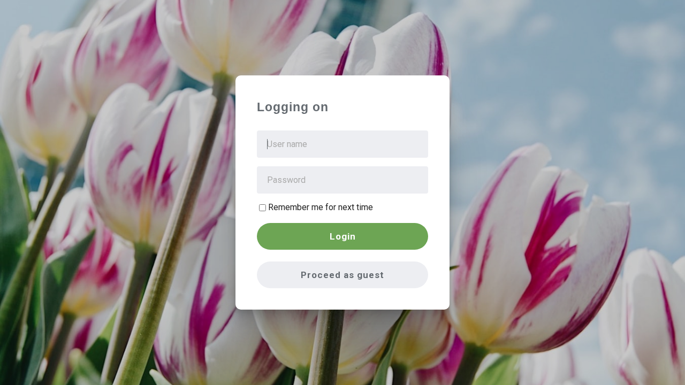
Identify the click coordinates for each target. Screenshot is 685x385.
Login (343, 236)
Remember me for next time (320, 207)
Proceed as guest (342, 275)
